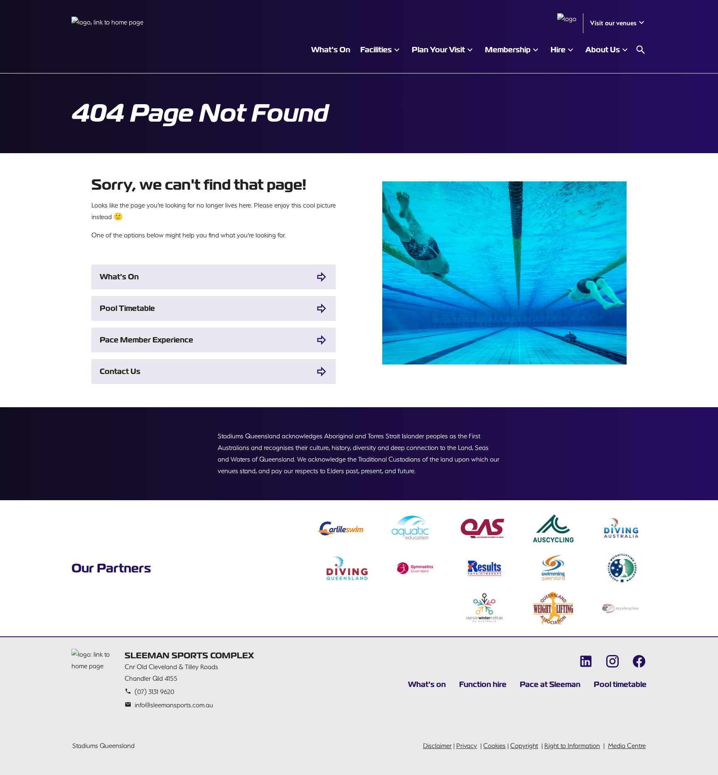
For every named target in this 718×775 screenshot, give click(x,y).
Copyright (524, 746)
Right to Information (572, 746)
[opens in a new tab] (340, 528)
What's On (119, 276)
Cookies (494, 746)
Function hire (483, 684)
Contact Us (120, 371)
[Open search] (641, 50)
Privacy (466, 746)
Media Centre (627, 746)
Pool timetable (620, 684)
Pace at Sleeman (550, 684)
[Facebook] (639, 661)
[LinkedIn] (585, 661)
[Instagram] (612, 661)
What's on (427, 684)
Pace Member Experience (146, 340)
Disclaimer (437, 746)
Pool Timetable (127, 308)
